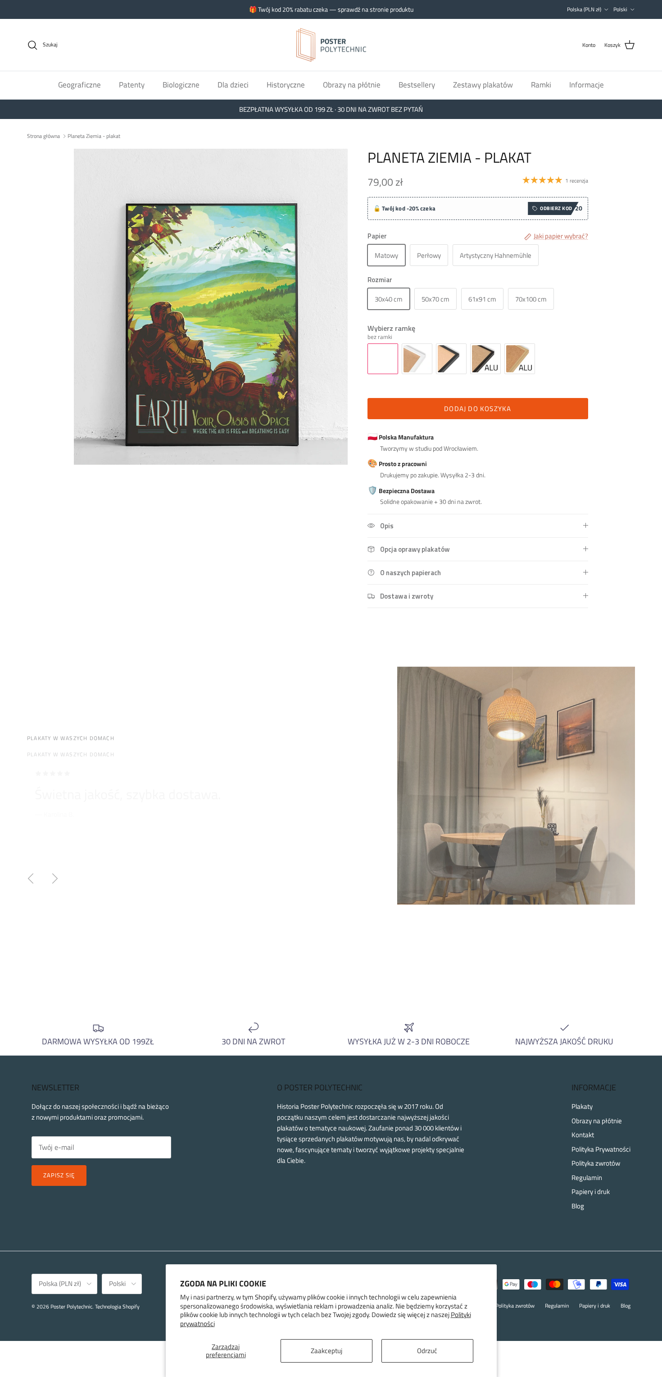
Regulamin (586, 1177)
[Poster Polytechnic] (331, 45)
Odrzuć (427, 1350)
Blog (577, 1206)
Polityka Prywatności (600, 1149)
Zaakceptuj (326, 1350)
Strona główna (43, 135)
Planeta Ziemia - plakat (94, 135)
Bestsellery (417, 85)
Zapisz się (59, 1175)
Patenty (132, 85)
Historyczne (286, 85)
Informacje (586, 85)
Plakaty (582, 1106)
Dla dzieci (233, 85)
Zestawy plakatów (483, 85)
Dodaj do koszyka (477, 408)
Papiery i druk (590, 1191)
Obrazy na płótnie (352, 85)
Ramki (541, 85)
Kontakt (582, 1135)
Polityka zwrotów (595, 1163)
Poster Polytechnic (71, 1306)
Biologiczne (181, 85)
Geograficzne (79, 85)
